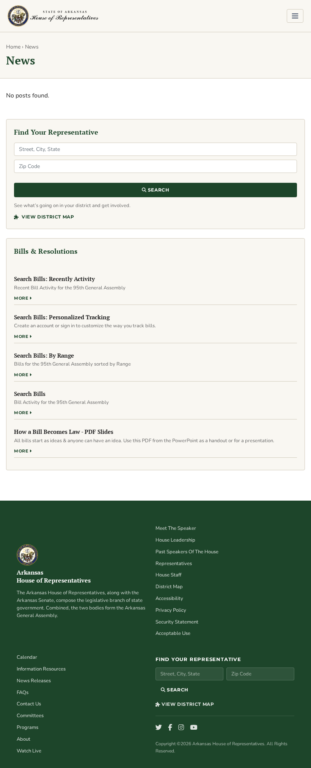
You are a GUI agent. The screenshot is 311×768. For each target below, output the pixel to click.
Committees (30, 715)
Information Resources (41, 669)
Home (13, 46)
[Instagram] (181, 728)
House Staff (168, 575)
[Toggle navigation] (295, 16)
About (23, 739)
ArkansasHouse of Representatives (54, 576)
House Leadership (175, 540)
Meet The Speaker (176, 528)
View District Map (47, 217)
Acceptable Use (173, 633)
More (22, 298)
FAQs (22, 692)
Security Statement (177, 622)
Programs (27, 727)
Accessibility (169, 598)
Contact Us (29, 703)
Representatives (174, 563)
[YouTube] (193, 728)
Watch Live (29, 751)
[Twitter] (159, 728)
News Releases (34, 680)
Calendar (27, 657)
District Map (169, 586)
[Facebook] (170, 728)
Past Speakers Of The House (187, 551)
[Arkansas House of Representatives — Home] (53, 16)
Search (157, 190)
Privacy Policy (171, 610)
